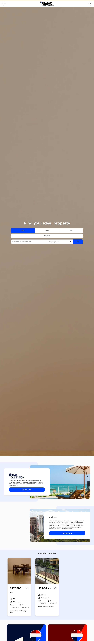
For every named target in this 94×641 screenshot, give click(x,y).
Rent (47, 230)
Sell (71, 230)
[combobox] (29, 241)
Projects (47, 236)
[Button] (4, 4)
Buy (23, 230)
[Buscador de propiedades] (78, 241)
